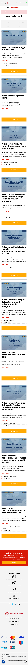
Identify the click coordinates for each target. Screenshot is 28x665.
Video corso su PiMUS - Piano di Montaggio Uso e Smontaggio (14, 146)
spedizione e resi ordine (14, 593)
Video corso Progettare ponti (13, 97)
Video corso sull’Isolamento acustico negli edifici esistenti (13, 510)
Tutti (14, 544)
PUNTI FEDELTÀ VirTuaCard (14, 580)
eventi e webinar (14, 598)
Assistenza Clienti (14, 574)
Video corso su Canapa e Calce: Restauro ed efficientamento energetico (13, 303)
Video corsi (20, 22)
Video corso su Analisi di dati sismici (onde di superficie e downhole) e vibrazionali (13, 406)
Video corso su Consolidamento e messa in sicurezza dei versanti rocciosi (14, 459)
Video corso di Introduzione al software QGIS (13, 354)
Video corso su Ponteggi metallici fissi (13, 48)
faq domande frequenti (14, 586)
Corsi (7, 22)
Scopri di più (5, 60)
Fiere (7, 26)
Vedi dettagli (14, 71)
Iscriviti (14, 562)
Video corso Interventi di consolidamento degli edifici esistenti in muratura (13, 197)
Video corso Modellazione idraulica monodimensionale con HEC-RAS (14, 250)
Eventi (20, 26)
